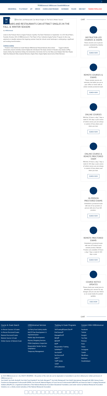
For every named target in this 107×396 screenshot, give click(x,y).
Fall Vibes (50, 52)
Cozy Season (62, 50)
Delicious (84, 358)
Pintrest (84, 341)
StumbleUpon (85, 361)
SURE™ (57, 358)
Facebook (84, 329)
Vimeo (83, 347)
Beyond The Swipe (40, 50)
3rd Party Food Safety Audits (37, 329)
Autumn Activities (16, 50)
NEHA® (57, 338)
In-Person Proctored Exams (10, 332)
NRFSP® (57, 341)
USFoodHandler (60, 367)
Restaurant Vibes (14, 54)
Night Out (6, 54)
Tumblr (83, 352)
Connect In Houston (52, 50)
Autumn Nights (25, 50)
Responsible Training (61, 347)
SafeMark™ (58, 349)
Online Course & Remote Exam (11, 341)
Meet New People (67, 52)
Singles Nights (43, 54)
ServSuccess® (59, 355)
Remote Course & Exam (9, 338)
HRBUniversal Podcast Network (38, 48)
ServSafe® (58, 352)
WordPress (84, 355)
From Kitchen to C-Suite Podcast (20, 48)
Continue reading (8, 46)
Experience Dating (20, 52)
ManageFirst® (59, 335)
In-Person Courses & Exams (10, 329)
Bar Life (32, 50)
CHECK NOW (93, 302)
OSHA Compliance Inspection (37, 343)
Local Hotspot (58, 52)
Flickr (83, 344)
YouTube (84, 338)
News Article (51, 48)
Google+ (84, 335)
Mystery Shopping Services (37, 340)
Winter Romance (60, 54)
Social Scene (51, 54)
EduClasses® (59, 332)
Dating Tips (11, 52)
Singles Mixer (34, 54)
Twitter (83, 332)
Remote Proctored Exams (9, 335)
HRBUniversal (9, 30)
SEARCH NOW (93, 53)
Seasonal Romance (24, 54)
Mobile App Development (36, 337)
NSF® (56, 344)
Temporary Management (36, 351)
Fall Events (39, 52)
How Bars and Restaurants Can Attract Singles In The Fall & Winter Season (36, 25)
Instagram (84, 349)
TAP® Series (59, 361)
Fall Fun (45, 52)
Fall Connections (30, 52)
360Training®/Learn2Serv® (63, 329)
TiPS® (57, 364)
